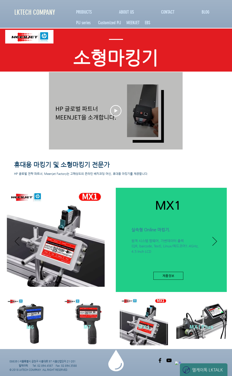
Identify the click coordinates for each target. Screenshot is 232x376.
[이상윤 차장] (160, 360)
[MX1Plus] (105, 288)
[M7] (127, 288)
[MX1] (110, 288)
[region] (30, 322)
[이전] (17, 241)
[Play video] (115, 110)
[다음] (214, 241)
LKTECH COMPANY (34, 12)
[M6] (116, 288)
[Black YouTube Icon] (169, 360)
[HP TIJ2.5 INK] (122, 288)
